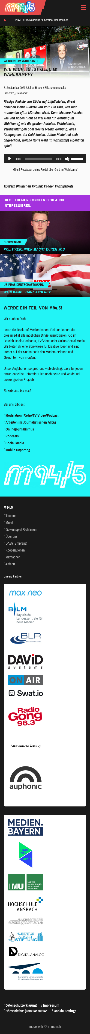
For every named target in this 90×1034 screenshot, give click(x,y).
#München (23, 186)
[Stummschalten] (67, 158)
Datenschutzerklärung (21, 1005)
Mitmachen (13, 557)
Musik (10, 523)
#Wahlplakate (64, 186)
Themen (11, 516)
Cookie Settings (65, 1011)
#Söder (49, 186)
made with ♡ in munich (45, 1026)
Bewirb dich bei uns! (17, 391)
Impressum (51, 1005)
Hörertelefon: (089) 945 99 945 (26, 1011)
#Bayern (9, 186)
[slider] (77, 158)
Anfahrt (10, 564)
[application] (45, 158)
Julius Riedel (34, 88)
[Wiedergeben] (9, 158)
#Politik (37, 186)
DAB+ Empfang (16, 543)
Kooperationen (15, 550)
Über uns (12, 536)
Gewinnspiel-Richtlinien (21, 529)
